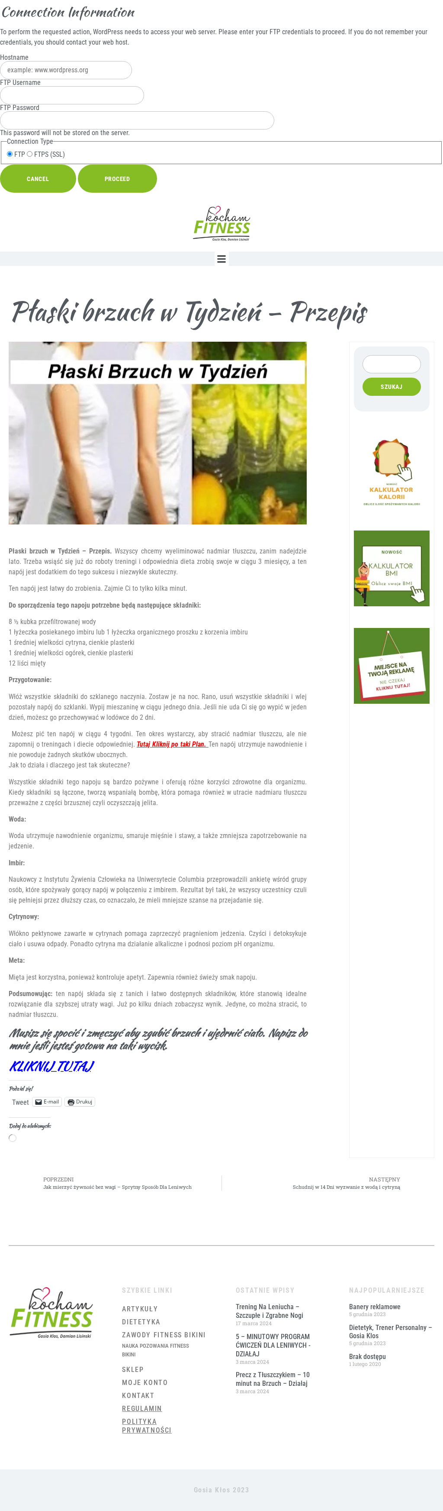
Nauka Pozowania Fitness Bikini (155, 1350)
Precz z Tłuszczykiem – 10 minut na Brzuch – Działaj (273, 1379)
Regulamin (142, 1408)
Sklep (133, 1369)
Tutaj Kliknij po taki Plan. (171, 744)
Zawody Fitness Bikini (164, 1335)
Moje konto (145, 1382)
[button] (222, 259)
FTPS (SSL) (48, 154)
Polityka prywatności (147, 1425)
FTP (19, 154)
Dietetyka (141, 1322)
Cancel (38, 178)
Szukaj (392, 386)
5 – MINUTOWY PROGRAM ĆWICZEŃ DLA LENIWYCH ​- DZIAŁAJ (273, 1345)
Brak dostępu (367, 1356)
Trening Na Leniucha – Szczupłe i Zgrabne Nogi (269, 1311)
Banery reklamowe (375, 1307)
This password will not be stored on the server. (65, 120)
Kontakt (138, 1395)
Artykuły (140, 1309)
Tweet (20, 1101)
